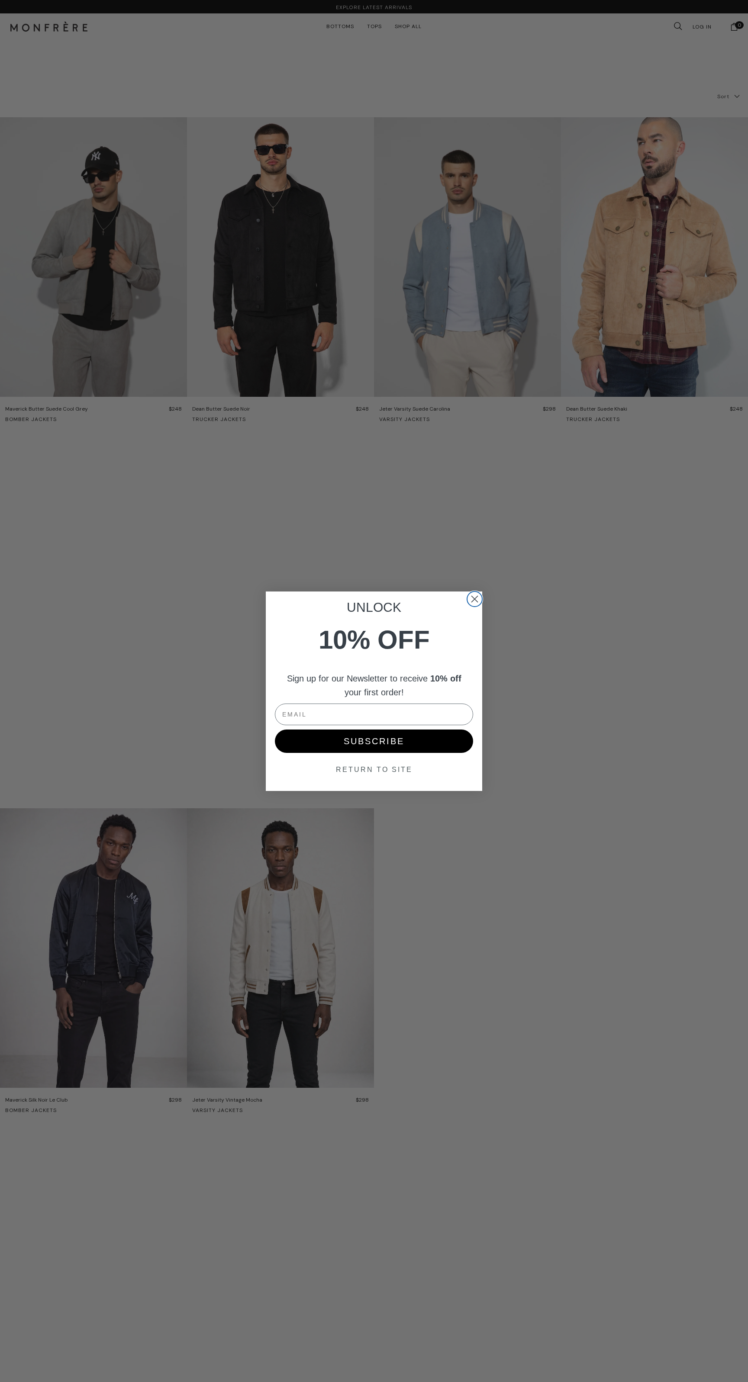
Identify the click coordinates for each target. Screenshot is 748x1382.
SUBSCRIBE (374, 741)
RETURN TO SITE (374, 769)
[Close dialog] (474, 599)
